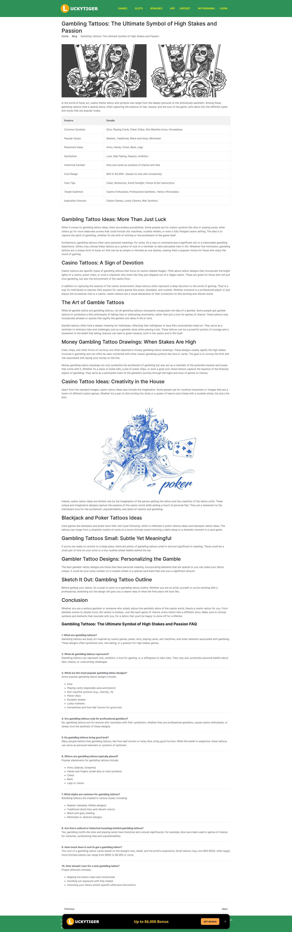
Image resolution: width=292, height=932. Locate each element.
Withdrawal (206, 8)
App (172, 8)
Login (223, 8)
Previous (69, 908)
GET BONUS (210, 921)
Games (122, 8)
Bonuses (156, 8)
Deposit (185, 8)
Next (225, 908)
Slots (139, 8)
